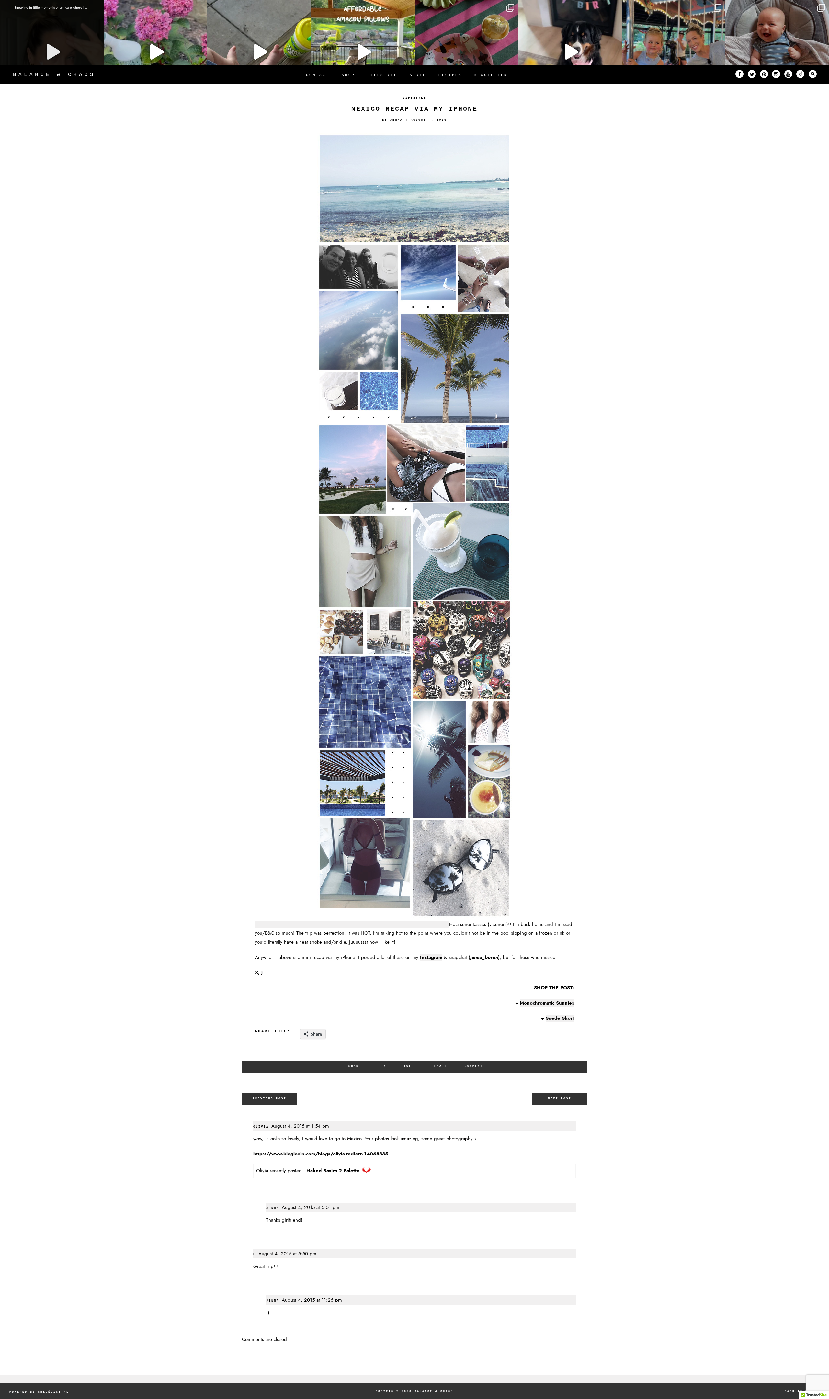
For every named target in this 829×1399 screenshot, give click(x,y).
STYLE (418, 75)
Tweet (410, 1066)
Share (354, 1066)
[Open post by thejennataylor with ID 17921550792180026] (570, 52)
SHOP (348, 75)
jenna (272, 1208)
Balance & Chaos (54, 75)
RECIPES (450, 75)
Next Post (559, 1098)
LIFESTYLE (382, 75)
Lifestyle (414, 98)
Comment (474, 1066)
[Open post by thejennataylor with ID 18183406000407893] (466, 52)
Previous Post (269, 1098)
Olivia (261, 1127)
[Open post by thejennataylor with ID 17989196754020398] (52, 52)
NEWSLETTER (491, 75)
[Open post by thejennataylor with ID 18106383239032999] (673, 52)
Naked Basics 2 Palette (332, 1170)
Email (440, 1066)
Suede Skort (560, 1018)
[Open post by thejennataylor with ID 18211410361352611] (777, 52)
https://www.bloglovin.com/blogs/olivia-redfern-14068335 (320, 1153)
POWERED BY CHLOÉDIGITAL (39, 1391)
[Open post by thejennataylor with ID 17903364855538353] (155, 52)
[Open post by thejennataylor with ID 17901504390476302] (362, 52)
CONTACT (317, 75)
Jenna (396, 120)
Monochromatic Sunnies (547, 1003)
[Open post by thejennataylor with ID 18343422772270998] (259, 52)
